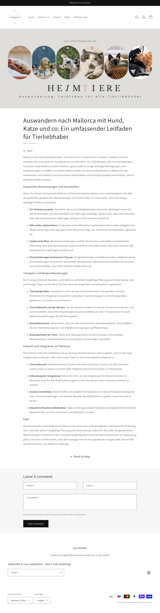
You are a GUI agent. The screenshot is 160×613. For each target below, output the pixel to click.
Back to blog (82, 456)
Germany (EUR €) (18, 600)
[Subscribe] (60, 572)
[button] (136, 17)
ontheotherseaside (130, 602)
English (40, 600)
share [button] (29, 150)
